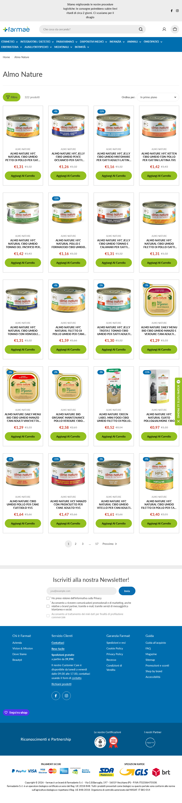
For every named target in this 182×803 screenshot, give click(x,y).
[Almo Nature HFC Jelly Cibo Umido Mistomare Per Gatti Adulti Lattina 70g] (114, 126)
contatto (77, 678)
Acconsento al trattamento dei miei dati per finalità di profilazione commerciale (87, 615)
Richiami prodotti (61, 684)
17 (96, 543)
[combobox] (92, 29)
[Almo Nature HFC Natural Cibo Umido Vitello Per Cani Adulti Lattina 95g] (114, 473)
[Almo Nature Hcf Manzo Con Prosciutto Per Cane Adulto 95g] (68, 473)
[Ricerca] (141, 29)
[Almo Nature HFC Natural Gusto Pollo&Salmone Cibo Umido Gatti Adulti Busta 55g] (159, 386)
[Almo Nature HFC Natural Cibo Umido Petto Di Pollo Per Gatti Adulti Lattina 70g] (23, 126)
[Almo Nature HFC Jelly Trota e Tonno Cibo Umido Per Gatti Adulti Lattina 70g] (114, 300)
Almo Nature (22, 149)
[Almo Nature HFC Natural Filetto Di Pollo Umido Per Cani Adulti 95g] (68, 300)
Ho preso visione (76, 598)
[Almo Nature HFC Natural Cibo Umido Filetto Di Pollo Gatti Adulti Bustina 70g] (159, 213)
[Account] (164, 29)
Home (6, 57)
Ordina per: (128, 97)
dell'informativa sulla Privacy (86, 598)
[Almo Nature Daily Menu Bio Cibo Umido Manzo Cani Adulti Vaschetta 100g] (23, 386)
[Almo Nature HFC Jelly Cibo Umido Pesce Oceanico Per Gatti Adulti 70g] (68, 126)
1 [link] (68, 543)
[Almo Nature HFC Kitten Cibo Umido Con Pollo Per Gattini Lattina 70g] (159, 126)
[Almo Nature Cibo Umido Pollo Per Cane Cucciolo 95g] (23, 473)
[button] (178, 401)
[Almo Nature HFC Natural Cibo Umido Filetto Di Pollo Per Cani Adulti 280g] (159, 473)
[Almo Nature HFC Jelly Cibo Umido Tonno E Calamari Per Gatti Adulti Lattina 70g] (114, 213)
